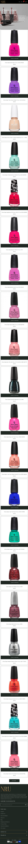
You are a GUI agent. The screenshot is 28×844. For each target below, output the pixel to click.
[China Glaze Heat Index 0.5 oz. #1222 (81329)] (14, 43)
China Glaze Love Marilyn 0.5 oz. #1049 (14, 586)
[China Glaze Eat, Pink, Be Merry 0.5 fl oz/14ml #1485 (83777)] (14, 342)
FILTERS (14, 840)
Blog (1, 819)
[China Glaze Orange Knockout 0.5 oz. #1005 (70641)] (14, 679)
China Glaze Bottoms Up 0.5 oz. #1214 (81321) (14, 287)
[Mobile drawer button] (26, 2)
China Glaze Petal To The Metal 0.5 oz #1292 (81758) (14, 773)
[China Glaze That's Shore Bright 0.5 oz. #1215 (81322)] (14, 80)
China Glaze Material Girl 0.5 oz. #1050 (14, 624)
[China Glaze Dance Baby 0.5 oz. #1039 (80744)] (14, 305)
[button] (25, 804)
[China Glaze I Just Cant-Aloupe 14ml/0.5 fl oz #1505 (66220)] (14, 454)
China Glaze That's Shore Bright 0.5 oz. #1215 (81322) (14, 100)
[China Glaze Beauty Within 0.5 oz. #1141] (14, 230)
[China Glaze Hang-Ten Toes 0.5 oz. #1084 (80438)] (14, 417)
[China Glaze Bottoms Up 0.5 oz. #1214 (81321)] (14, 267)
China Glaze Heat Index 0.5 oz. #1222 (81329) (14, 62)
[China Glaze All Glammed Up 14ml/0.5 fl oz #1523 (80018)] (14, 155)
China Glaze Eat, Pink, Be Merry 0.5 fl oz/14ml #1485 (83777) (14, 362)
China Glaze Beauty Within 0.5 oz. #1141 (14, 249)
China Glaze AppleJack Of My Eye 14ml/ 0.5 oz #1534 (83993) (14, 212)
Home (3, 13)
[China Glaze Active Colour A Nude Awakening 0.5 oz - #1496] (14, 118)
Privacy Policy (4, 823)
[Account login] (21, 2)
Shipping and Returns (5, 821)
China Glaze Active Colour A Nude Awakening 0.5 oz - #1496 (14, 137)
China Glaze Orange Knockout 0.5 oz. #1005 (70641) (14, 698)
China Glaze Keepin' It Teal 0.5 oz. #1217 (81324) (14, 549)
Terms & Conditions (5, 826)
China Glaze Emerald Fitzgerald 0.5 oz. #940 (14, 399)
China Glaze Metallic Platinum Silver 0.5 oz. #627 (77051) (14, 661)
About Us (2, 817)
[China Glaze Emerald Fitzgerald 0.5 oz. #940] (14, 380)
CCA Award (3, 828)
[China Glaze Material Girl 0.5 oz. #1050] (14, 604)
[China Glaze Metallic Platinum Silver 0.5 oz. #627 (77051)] (14, 642)
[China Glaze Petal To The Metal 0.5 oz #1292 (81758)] (14, 754)
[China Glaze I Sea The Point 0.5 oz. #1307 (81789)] (14, 492)
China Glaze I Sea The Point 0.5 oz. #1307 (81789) (14, 511)
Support (2, 811)
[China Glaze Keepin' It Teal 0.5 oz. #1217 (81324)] (14, 529)
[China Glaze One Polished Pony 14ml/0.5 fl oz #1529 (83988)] (14, 716)
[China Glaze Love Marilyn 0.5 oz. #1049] (14, 567)
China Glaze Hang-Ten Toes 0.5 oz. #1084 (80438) (14, 436)
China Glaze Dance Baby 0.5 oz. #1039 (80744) (14, 324)
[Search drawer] (19, 2)
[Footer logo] (6, 789)
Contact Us (3, 813)
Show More (4, 22)
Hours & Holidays (4, 815)
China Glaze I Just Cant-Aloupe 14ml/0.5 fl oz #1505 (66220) (14, 474)
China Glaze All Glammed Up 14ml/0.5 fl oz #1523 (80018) (14, 174)
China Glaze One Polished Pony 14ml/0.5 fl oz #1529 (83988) (14, 736)
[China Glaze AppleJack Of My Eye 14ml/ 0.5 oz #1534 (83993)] (14, 192)
